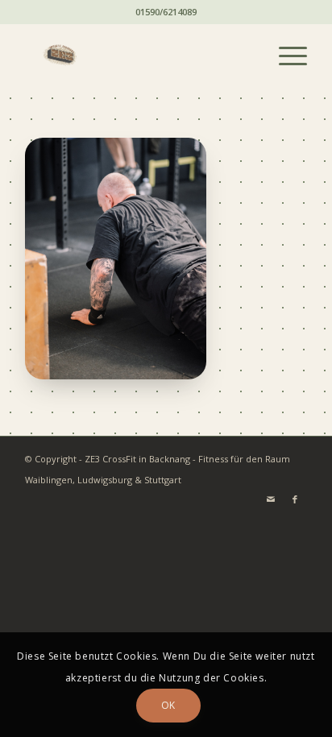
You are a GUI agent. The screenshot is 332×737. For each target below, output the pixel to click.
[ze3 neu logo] (138, 55)
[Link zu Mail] (271, 499)
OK (168, 705)
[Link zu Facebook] (295, 499)
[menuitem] (285, 55)
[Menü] (285, 55)
